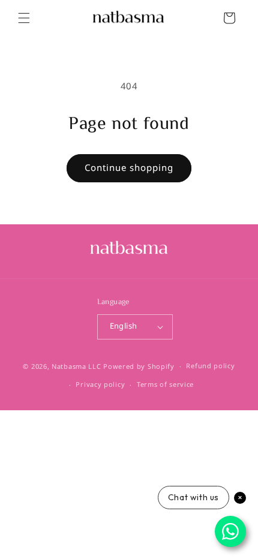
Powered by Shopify (139, 367)
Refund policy (210, 366)
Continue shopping (129, 168)
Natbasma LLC (76, 367)
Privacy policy (100, 385)
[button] (24, 18)
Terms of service (165, 385)
